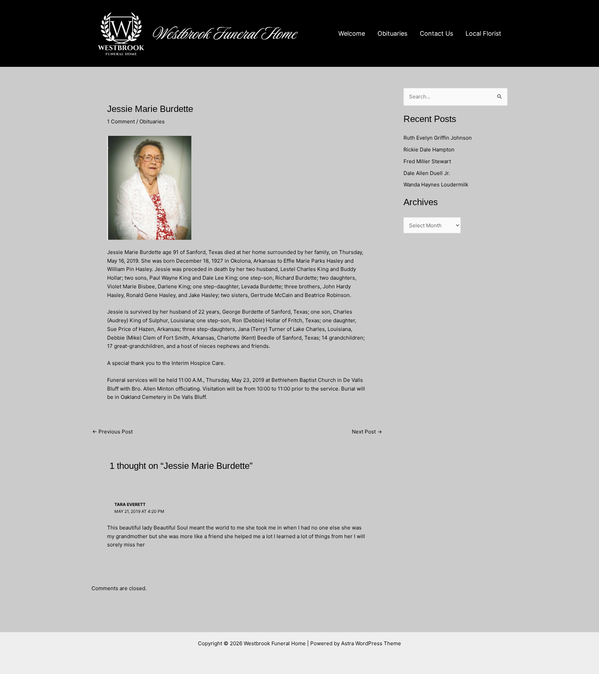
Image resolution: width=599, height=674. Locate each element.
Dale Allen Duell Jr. (426, 173)
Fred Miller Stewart (427, 161)
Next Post (367, 431)
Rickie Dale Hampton (429, 149)
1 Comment (121, 121)
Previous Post (112, 431)
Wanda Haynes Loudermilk (435, 184)
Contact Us (436, 33)
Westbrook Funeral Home (225, 33)
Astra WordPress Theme (371, 643)
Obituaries (392, 33)
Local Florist (483, 33)
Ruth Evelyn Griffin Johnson (437, 137)
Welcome (351, 33)
